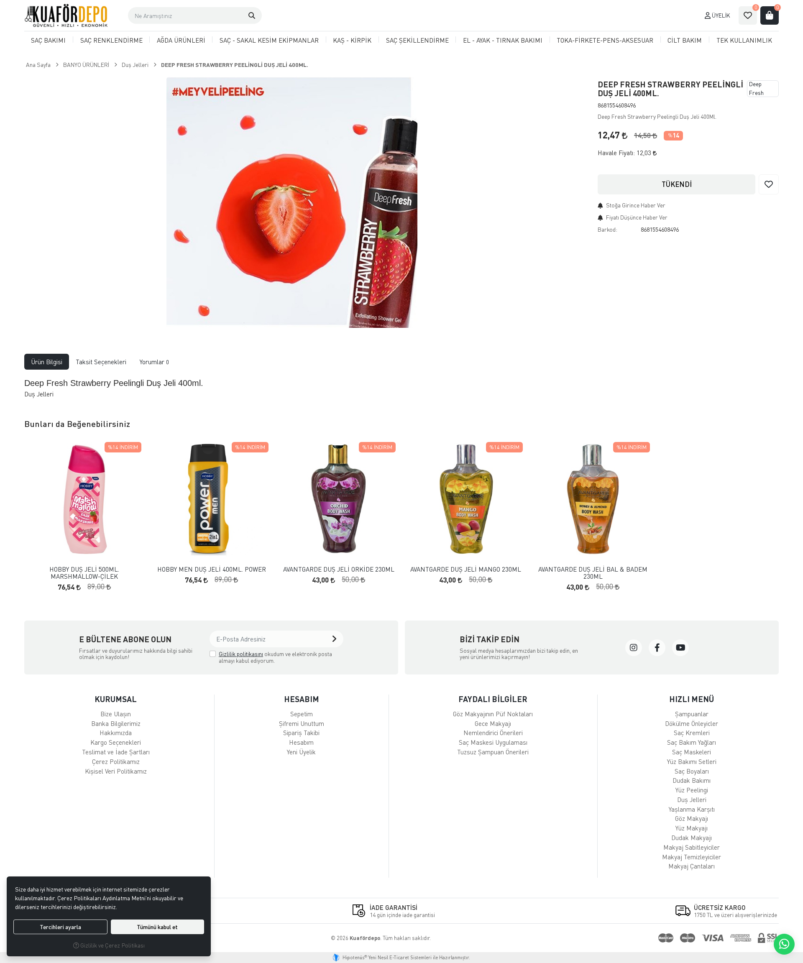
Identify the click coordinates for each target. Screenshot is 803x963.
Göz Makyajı (691, 818)
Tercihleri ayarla (60, 926)
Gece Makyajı (493, 723)
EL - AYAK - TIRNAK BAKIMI (502, 40)
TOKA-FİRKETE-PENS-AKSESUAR (605, 40)
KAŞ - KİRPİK (352, 40)
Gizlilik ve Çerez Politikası (112, 945)
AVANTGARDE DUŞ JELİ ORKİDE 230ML (338, 569)
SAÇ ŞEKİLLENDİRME (417, 40)
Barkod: (607, 229)
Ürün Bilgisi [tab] (46, 361)
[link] (633, 647)
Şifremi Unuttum (301, 723)
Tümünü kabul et (157, 926)
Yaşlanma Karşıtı (692, 809)
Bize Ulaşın (115, 714)
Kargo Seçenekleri (115, 742)
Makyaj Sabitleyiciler (691, 847)
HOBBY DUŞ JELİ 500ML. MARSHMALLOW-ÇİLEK (84, 573)
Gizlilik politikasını (241, 653)
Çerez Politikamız (116, 761)
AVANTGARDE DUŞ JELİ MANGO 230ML (465, 569)
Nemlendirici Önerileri (493, 732)
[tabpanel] (401, 388)
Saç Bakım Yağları (691, 742)
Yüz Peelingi (691, 790)
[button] (252, 15)
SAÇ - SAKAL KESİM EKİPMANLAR (269, 40)
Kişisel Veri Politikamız (116, 771)
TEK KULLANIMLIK (744, 40)
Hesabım (301, 742)
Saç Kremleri (692, 732)
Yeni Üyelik (301, 752)
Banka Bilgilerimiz (116, 723)
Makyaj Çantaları (691, 866)
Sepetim (301, 714)
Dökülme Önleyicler (691, 723)
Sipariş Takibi (301, 732)
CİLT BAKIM (684, 40)
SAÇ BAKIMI (48, 40)
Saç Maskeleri (691, 752)
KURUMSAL (116, 699)
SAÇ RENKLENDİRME (111, 40)
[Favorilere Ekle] (769, 184)
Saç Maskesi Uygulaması (493, 742)
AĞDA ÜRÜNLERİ (181, 40)
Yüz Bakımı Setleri (691, 761)
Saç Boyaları (692, 771)
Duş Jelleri (691, 799)
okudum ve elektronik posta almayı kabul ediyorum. (275, 657)
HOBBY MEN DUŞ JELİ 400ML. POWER (211, 569)
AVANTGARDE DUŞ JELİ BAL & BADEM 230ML (592, 573)
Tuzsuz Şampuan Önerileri (493, 752)
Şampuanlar (691, 714)
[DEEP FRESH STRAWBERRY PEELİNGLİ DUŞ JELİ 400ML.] (291, 202)
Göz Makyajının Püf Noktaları (493, 714)
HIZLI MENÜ (691, 699)
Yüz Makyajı (691, 828)
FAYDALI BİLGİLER (492, 699)
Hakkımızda (116, 732)
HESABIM (301, 699)
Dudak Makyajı (691, 837)
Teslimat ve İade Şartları (116, 752)
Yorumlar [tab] (154, 361)
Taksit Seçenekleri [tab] (101, 361)
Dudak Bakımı (692, 780)
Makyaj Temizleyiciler (691, 857)
